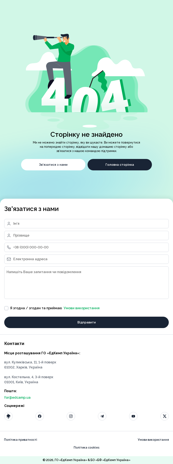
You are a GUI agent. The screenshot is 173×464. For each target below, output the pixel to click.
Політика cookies (86, 447)
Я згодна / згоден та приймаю (55, 308)
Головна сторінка (119, 165)
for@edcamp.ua (17, 398)
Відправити (86, 322)
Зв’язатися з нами (53, 165)
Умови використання (82, 308)
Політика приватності (20, 439)
